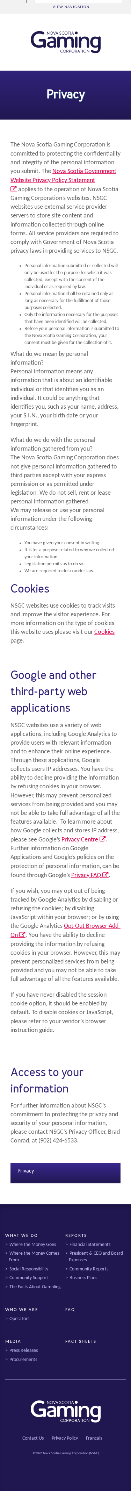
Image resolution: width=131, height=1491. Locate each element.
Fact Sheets (80, 1341)
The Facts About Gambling (35, 1287)
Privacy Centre (83, 840)
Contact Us (33, 1438)
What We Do (21, 1235)
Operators (19, 1319)
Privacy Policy (65, 1438)
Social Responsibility (28, 1269)
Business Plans (83, 1278)
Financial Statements (90, 1244)
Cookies (104, 632)
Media (13, 1341)
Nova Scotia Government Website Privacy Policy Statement (63, 181)
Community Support (28, 1278)
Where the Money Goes (32, 1244)
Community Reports (89, 1269)
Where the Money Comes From (34, 1256)
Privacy (25, 1171)
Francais (94, 1438)
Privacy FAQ (90, 876)
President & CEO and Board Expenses (96, 1256)
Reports (76, 1235)
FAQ (70, 1309)
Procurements (23, 1359)
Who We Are (21, 1309)
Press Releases (23, 1350)
